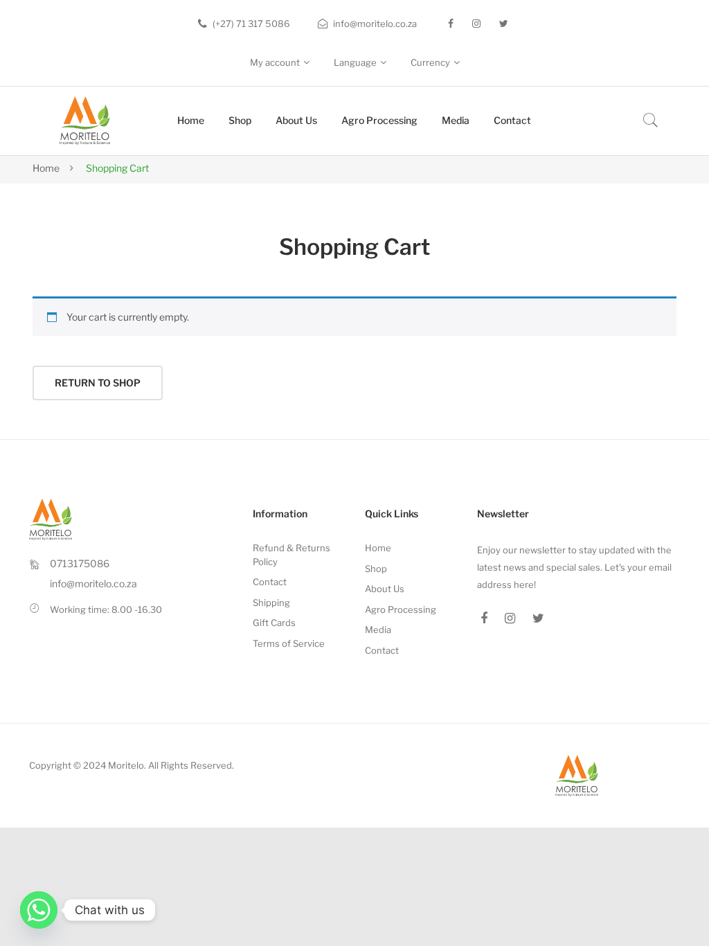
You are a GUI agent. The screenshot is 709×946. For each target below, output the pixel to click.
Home (46, 168)
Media (378, 629)
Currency (430, 62)
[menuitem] (190, 121)
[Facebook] (451, 23)
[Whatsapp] (38, 910)
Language (355, 62)
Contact (270, 581)
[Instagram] (476, 23)
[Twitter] (504, 23)
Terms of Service (289, 643)
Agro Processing (400, 609)
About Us (384, 588)
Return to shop (98, 383)
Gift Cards (274, 622)
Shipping (271, 602)
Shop (376, 568)
